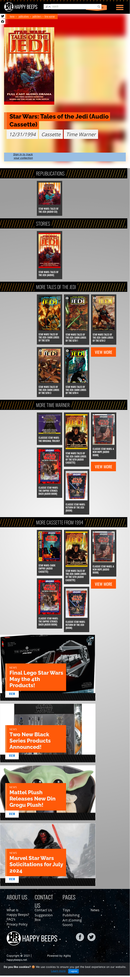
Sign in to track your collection (23, 156)
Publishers (36, 16)
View (12, 694)
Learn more (58, 971)
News (95, 910)
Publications (24, 16)
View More (103, 352)
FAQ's (11, 919)
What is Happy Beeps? (18, 912)
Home (12, 16)
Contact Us (43, 910)
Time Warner (49, 16)
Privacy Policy (17, 924)
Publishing (71, 915)
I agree (73, 971)
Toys (66, 910)
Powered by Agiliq (59, 955)
